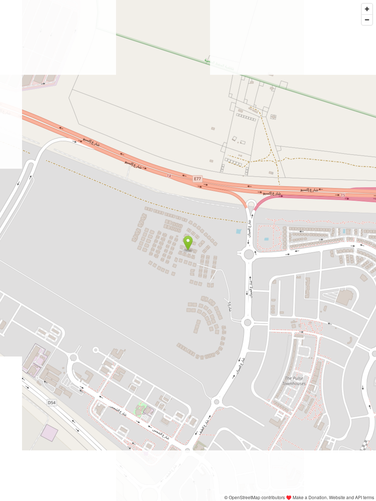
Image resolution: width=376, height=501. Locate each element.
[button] (188, 243)
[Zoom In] (367, 9)
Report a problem (203, 497)
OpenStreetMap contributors (257, 497)
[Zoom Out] (367, 19)
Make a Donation (310, 497)
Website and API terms (351, 497)
